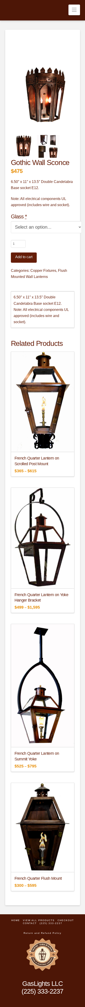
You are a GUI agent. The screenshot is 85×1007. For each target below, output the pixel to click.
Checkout (66, 920)
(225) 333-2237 (51, 923)
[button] (74, 10)
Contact (30, 923)
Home (15, 920)
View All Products (39, 920)
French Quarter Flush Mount (38, 878)
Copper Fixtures (43, 270)
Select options (43, 444)
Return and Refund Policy (42, 933)
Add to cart (23, 257)
